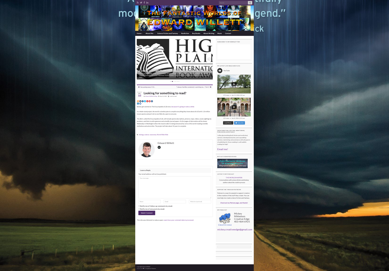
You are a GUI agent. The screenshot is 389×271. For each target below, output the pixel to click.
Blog (156, 96)
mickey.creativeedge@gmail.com (234, 229)
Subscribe (241, 123)
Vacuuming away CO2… (147, 87)
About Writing (208, 33)
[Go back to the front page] (194, 18)
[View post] (175, 59)
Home (139, 33)
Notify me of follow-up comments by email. (156, 206)
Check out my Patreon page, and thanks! (234, 203)
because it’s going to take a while (182, 107)
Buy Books (196, 33)
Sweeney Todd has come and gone (159, 72)
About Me (149, 33)
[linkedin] (147, 2)
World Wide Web (162, 135)
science (146, 135)
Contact (228, 33)
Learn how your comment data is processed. (179, 220)
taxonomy (153, 135)
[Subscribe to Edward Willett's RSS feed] (138, 2)
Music (219, 33)
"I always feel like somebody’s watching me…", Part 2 (192, 87)
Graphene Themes (151, 268)
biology (141, 135)
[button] (140, 59)
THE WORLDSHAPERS (234, 177)
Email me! (222, 149)
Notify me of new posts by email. (152, 209)
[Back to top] (384, 266)
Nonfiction (185, 33)
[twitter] (141, 2)
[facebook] (144, 2)
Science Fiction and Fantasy (167, 33)
